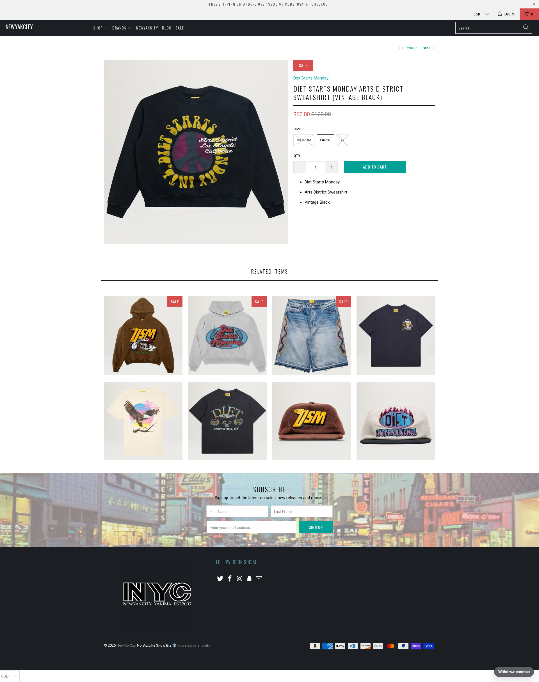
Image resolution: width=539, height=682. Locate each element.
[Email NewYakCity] (259, 579)
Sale (179, 28)
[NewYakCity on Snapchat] (249, 579)
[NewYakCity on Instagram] (240, 579)
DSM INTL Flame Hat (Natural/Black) (396, 421)
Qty (296, 156)
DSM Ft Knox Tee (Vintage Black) (227, 421)
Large (325, 140)
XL (343, 140)
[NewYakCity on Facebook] (230, 579)
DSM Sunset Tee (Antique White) (143, 421)
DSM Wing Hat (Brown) (311, 421)
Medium (303, 140)
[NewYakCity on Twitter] (220, 579)
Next (427, 48)
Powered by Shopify (193, 645)
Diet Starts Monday (310, 78)
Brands (119, 28)
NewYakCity (19, 26)
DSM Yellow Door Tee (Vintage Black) (396, 335)
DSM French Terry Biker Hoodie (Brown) (143, 335)
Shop (98, 28)
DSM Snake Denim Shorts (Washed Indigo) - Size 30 (311, 335)
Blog (167, 28)
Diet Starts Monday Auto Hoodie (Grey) (227, 335)
